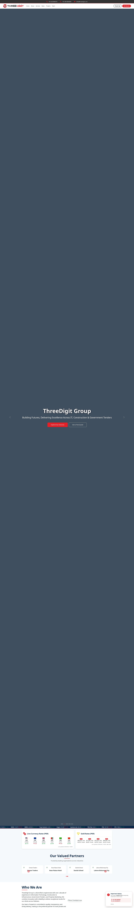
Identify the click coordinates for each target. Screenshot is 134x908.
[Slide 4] (69, 824)
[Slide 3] (67, 824)
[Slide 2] (64, 824)
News (43, 6)
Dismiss (112, 904)
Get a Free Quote (77, 425)
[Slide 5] (72, 824)
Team (53, 6)
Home (27, 6)
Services (38, 6)
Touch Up (117, 6)
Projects (48, 6)
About (32, 6)
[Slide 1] (62, 824)
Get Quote (126, 6)
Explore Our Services (57, 425)
